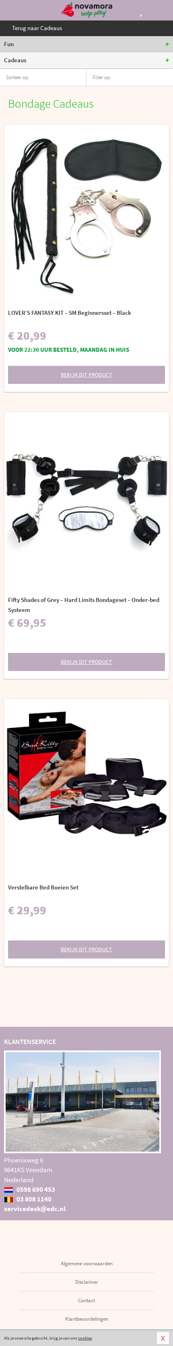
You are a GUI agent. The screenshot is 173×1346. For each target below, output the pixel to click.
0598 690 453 (35, 1189)
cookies (85, 1338)
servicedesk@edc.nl (35, 1208)
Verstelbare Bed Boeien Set (43, 887)
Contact (86, 1300)
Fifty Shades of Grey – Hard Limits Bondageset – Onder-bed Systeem (83, 605)
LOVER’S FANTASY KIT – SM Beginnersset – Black (69, 312)
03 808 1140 (33, 1199)
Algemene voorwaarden (87, 1263)
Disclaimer (86, 1282)
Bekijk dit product (86, 374)
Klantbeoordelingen (86, 1318)
